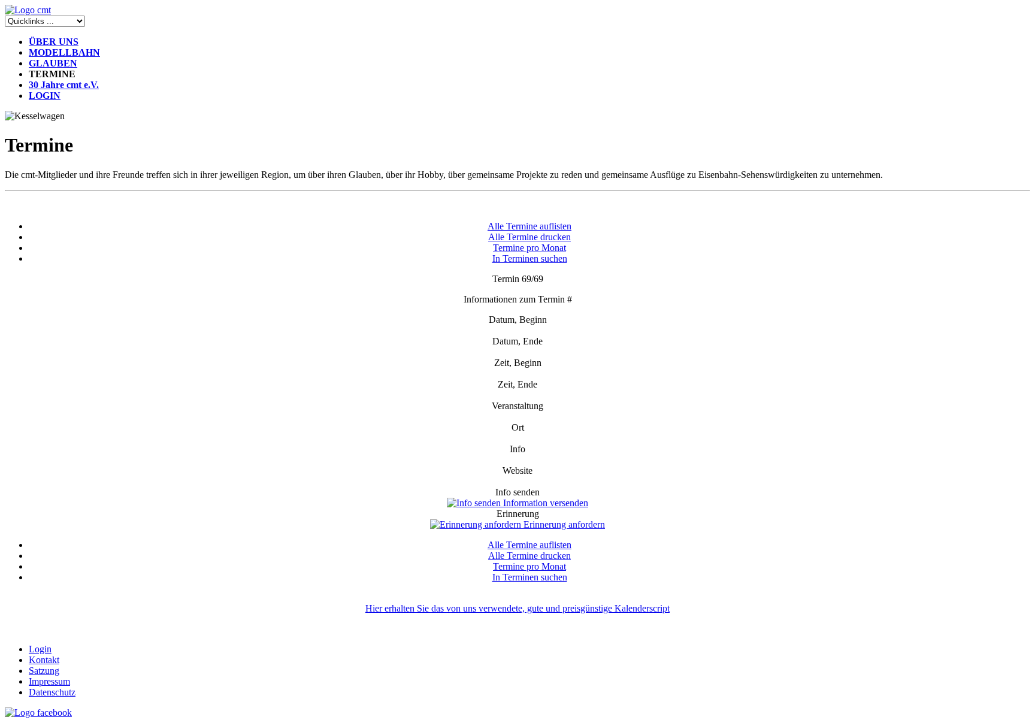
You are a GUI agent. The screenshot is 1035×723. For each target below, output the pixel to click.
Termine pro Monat (529, 248)
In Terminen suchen (529, 258)
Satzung (44, 670)
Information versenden (544, 503)
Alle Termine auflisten (529, 226)
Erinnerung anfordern (563, 524)
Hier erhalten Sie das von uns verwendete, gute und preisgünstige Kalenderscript (517, 608)
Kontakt (44, 660)
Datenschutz (52, 692)
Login (40, 649)
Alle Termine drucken (529, 237)
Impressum (49, 681)
